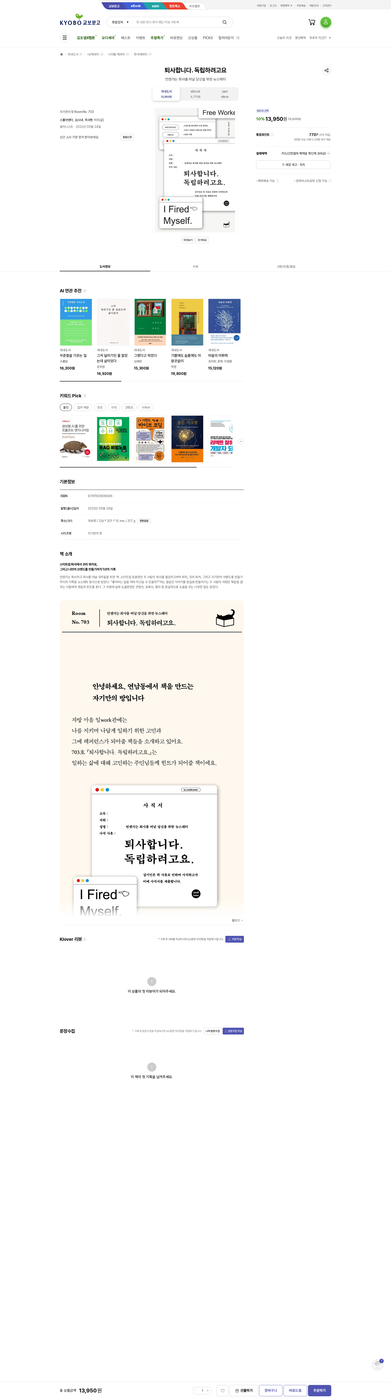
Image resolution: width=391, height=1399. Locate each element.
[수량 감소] (197, 1390)
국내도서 (72, 54)
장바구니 (271, 1390)
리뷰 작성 (236, 939)
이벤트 (140, 38)
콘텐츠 (129, 408)
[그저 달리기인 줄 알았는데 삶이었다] (113, 338)
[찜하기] (223, 1390)
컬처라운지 (226, 38)
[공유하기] (326, 70)
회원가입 (261, 5)
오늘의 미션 (284, 38)
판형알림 (144, 520)
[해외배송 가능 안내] (277, 181)
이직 (114, 408)
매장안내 (314, 5)
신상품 (193, 38)
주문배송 (301, 5)
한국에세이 (140, 54)
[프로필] (325, 22)
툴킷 (66, 408)
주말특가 (157, 38)
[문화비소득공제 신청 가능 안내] (330, 181)
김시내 (79, 120)
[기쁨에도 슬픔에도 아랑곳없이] (187, 338)
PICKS (208, 38)
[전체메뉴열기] (65, 38)
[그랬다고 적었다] (150, 335)
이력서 (146, 408)
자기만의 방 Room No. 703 (77, 112)
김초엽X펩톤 (86, 38)
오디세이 (108, 38)
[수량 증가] (207, 1390)
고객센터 (326, 5)
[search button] (224, 22)
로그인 (273, 5)
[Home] (61, 54)
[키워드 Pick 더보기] (241, 441)
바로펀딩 (176, 38)
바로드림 (295, 1390)
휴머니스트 (66, 127)
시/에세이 (93, 54)
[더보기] (238, 38)
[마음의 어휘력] (224, 335)
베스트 (126, 38)
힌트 (100, 408)
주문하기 (319, 1390)
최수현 (89, 120)
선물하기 (246, 1390)
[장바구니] (312, 22)
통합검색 (117, 22)
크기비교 (202, 240)
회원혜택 (284, 5)
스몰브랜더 (66, 120)
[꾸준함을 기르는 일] (76, 335)
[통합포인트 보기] (272, 134)
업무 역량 (83, 408)
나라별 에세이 (116, 54)
